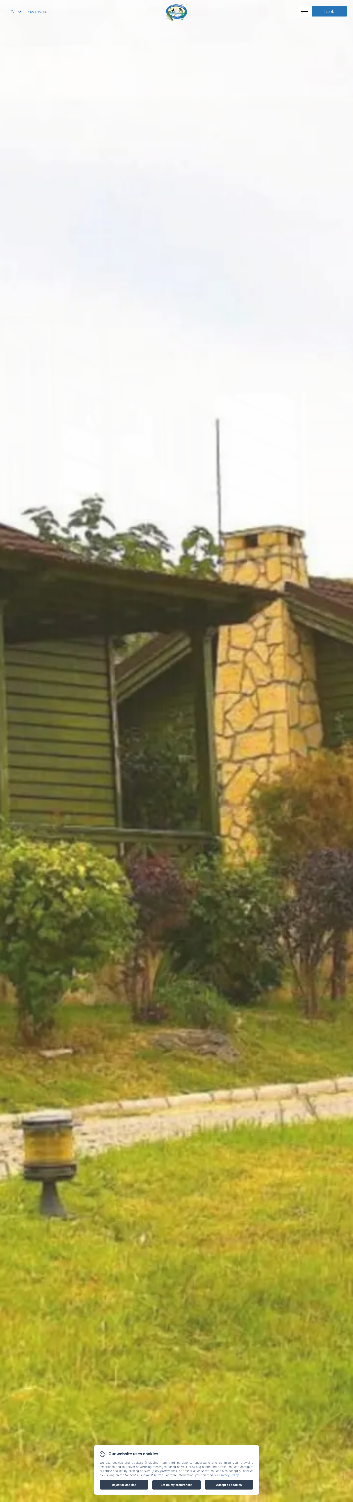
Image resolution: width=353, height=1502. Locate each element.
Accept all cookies (229, 1485)
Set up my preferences (176, 1485)
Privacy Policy (229, 1475)
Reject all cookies (124, 1485)
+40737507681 (38, 12)
